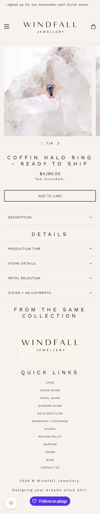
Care (50, 382)
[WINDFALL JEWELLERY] (50, 26)
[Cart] (93, 26)
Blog (50, 459)
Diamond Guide (50, 405)
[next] (58, 143)
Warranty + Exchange (50, 421)
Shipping (50, 444)
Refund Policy (50, 436)
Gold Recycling (50, 413)
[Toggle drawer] (6, 26)
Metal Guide (50, 398)
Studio (50, 428)
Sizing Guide (50, 390)
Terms (50, 452)
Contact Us (50, 467)
